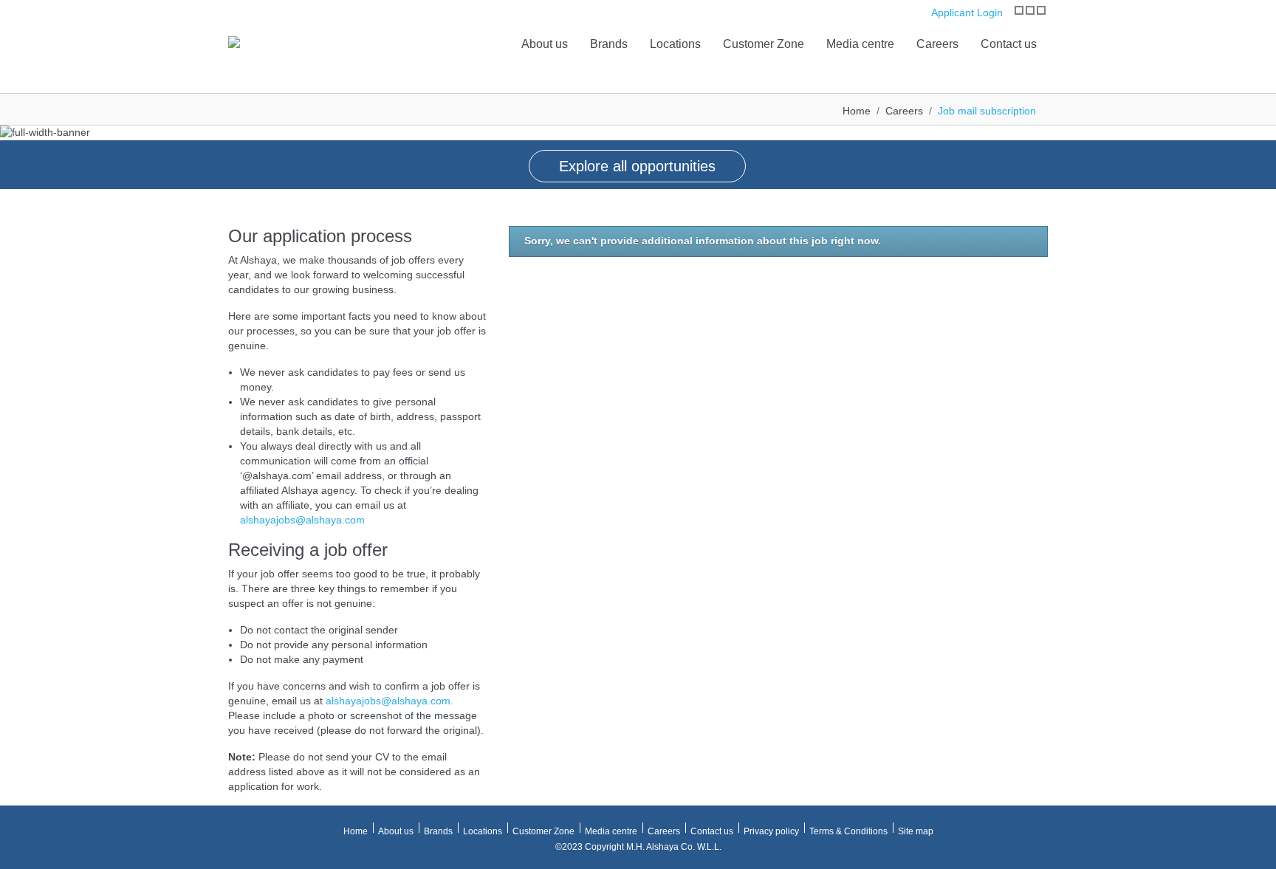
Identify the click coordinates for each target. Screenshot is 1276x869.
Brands (609, 44)
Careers (937, 44)
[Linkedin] (1041, 10)
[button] (15, 148)
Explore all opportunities (637, 166)
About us (544, 44)
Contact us (1009, 44)
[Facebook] (1030, 10)
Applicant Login (965, 12)
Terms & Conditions (848, 831)
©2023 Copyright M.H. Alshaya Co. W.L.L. (638, 847)
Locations (675, 44)
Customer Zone (763, 44)
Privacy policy (771, 831)
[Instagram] (1019, 10)
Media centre (860, 44)
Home (857, 111)
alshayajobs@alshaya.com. (389, 701)
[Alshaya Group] (234, 41)
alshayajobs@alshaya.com (302, 520)
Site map (915, 831)
